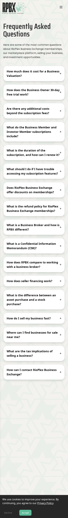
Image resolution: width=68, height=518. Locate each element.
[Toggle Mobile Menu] (62, 8)
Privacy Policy (45, 503)
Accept (25, 512)
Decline (8, 512)
